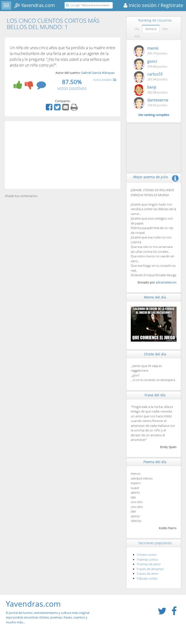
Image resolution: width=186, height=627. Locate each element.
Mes (165, 29)
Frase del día (155, 395)
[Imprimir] (74, 109)
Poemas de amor (149, 564)
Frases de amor (148, 573)
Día (136, 29)
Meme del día (155, 297)
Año (137, 36)
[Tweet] (58, 109)
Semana (150, 29)
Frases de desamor (150, 569)
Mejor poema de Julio (150, 177)
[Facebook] (50, 109)
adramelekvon (166, 282)
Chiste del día (155, 354)
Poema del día (154, 461)
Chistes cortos (147, 554)
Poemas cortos (147, 559)
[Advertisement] (62, 155)
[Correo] (66, 109)
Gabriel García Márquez (98, 72)
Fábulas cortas (147, 578)
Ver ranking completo (153, 115)
